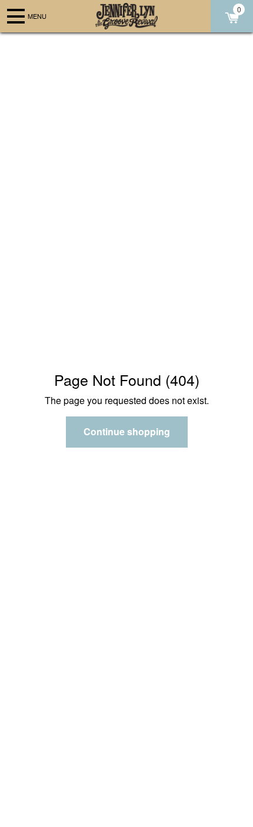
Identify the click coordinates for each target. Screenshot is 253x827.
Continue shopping (127, 431)
